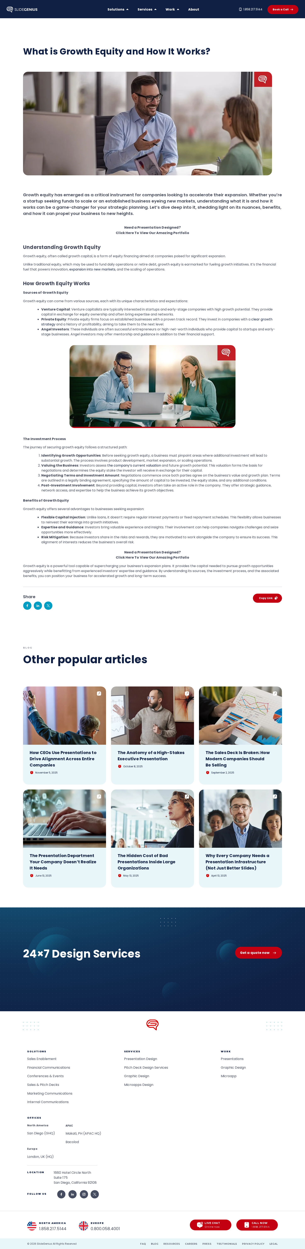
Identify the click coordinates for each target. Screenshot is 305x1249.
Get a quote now (255, 952)
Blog (155, 1243)
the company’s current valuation (134, 465)
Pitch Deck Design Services (146, 1067)
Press (207, 1243)
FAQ (143, 1243)
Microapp (229, 1076)
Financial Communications (48, 1067)
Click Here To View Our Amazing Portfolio (152, 232)
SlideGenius (44, 1243)
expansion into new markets (92, 269)
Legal (274, 1243)
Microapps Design (138, 1084)
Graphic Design (136, 1076)
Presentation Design (140, 1058)
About (193, 9)
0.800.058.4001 (105, 1229)
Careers (191, 1243)
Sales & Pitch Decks (43, 1084)
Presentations (232, 1058)
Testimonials (227, 1243)
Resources (171, 1243)
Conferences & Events (45, 1076)
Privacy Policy (253, 1243)
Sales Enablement (42, 1058)
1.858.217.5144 (252, 9)
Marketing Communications (49, 1093)
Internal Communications (48, 1102)
